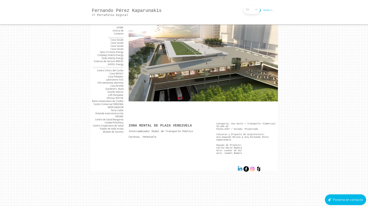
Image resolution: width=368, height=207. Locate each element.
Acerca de (118, 30)
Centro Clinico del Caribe (110, 70)
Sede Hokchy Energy (112, 58)
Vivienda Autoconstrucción (109, 113)
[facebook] (246, 169)
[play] (270, 98)
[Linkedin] (240, 169)
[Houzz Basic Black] (258, 169)
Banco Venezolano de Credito (107, 101)
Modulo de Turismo (113, 131)
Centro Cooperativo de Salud (108, 125)
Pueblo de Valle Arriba (111, 128)
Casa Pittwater (115, 76)
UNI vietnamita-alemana (110, 82)
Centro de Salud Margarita (109, 119)
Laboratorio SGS (114, 79)
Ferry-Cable (117, 110)
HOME (120, 27)
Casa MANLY (116, 73)
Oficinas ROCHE (115, 97)
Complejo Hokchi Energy (110, 55)
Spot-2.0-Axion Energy (111, 51)
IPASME (119, 116)
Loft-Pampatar (115, 94)
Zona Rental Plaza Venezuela (108, 67)
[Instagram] (252, 169)
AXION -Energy (115, 64)
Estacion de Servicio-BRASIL (108, 61)
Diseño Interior (115, 91)
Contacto (118, 33)
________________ (115, 36)
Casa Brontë (116, 85)
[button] (203, 63)
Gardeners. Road (114, 88)
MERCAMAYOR (115, 107)
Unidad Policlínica (114, 122)
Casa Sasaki (117, 39)
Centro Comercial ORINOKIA (108, 104)
